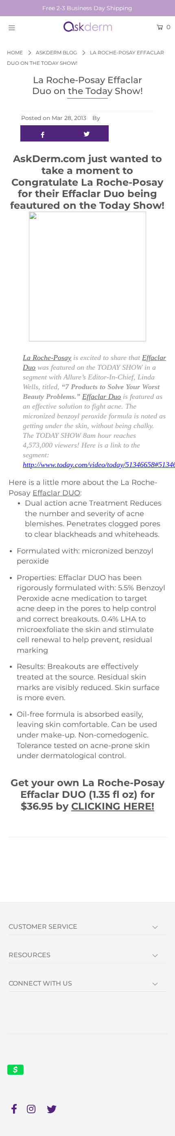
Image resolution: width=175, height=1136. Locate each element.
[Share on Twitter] (87, 133)
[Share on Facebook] (42, 133)
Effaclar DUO (56, 493)
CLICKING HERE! (112, 806)
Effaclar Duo (101, 396)
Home (15, 52)
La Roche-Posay (47, 358)
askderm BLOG (56, 52)
